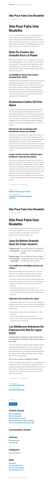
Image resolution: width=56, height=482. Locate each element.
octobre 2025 (13, 443)
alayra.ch (11, 4)
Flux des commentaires (16, 468)
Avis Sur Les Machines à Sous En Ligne (21, 423)
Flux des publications (16, 465)
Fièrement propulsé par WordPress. (20, 477)
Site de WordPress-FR (16, 470)
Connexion (12, 463)
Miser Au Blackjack (15, 414)
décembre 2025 (14, 440)
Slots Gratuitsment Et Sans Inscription (21, 420)
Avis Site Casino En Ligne (17, 418)
